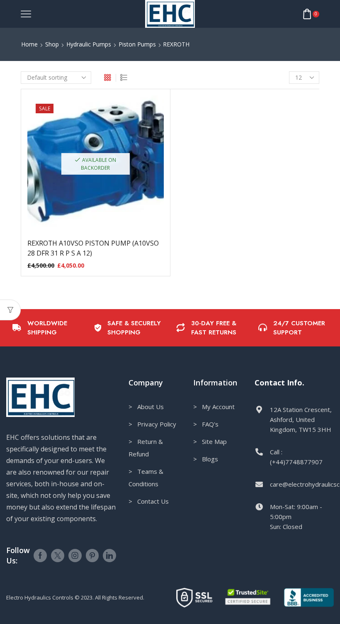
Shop (52, 44)
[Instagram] (75, 555)
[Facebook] (40, 555)
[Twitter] (57, 555)
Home (29, 44)
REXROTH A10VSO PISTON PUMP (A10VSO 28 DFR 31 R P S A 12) (93, 248)
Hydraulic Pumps (88, 44)
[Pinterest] (92, 555)
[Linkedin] (109, 555)
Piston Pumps (137, 44)
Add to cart (95, 166)
